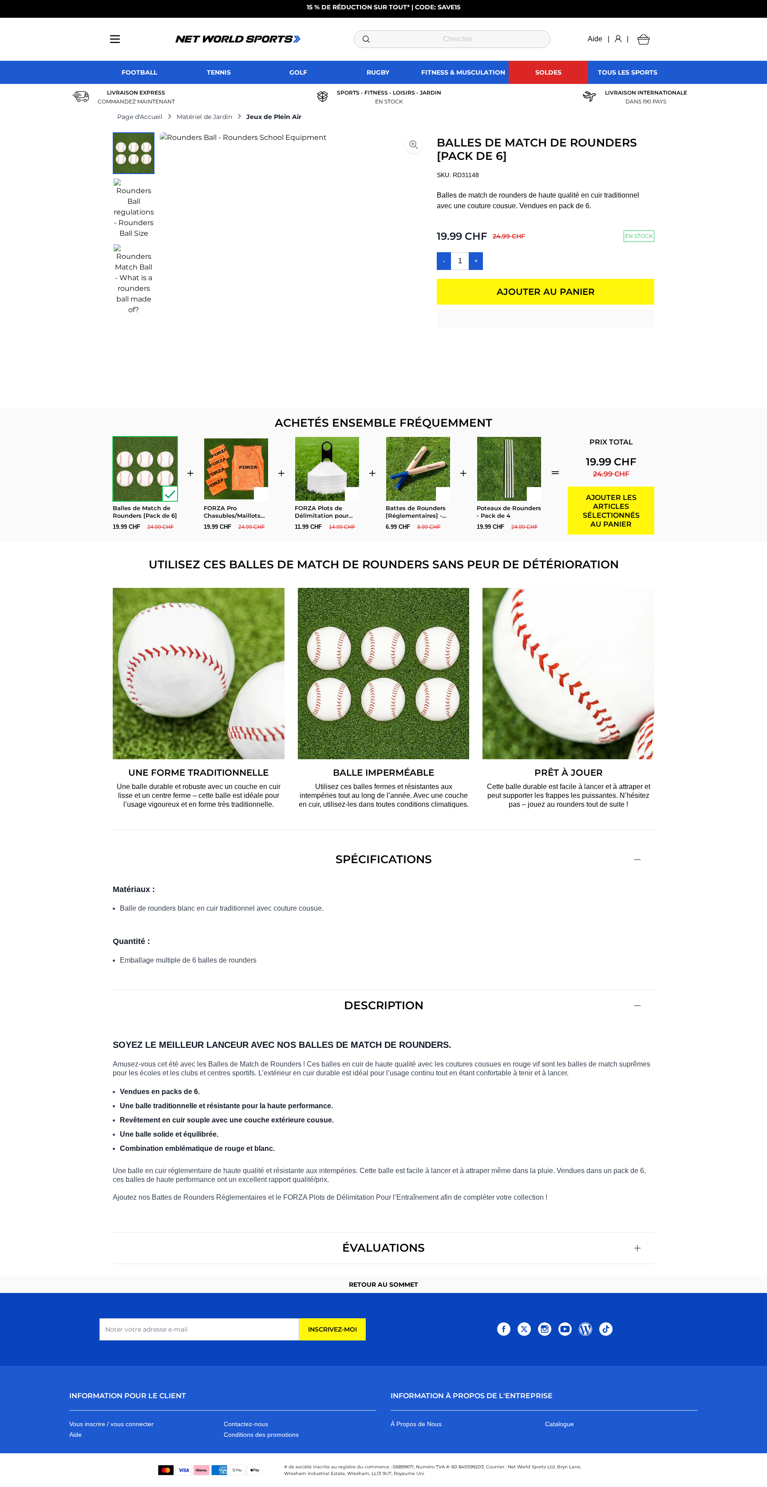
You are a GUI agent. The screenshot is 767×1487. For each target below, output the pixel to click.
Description (383, 1005)
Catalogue (559, 1424)
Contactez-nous (246, 1424)
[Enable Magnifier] (414, 145)
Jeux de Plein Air (273, 117)
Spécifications (384, 859)
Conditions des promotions (261, 1434)
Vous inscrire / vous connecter (111, 1424)
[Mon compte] (618, 39)
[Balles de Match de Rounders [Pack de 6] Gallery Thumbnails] (133, 224)
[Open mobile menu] (115, 39)
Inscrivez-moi (332, 1329)
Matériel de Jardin (204, 117)
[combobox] (452, 39)
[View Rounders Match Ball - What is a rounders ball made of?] (133, 279)
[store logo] (238, 39)
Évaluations (383, 1247)
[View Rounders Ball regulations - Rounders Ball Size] (133, 209)
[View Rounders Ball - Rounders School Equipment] (133, 153)
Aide (595, 39)
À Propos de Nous (416, 1424)
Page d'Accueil (139, 117)
